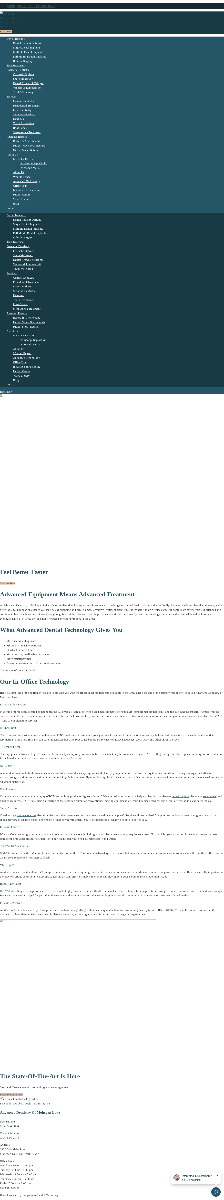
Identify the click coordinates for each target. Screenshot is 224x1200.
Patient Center (21, 194)
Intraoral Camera (10, 827)
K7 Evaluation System (13, 704)
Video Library (21, 199)
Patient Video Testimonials (29, 145)
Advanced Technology (26, 181)
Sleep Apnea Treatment (27, 132)
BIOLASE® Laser (10, 883)
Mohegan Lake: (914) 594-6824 (31, 6)
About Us (12, 154)
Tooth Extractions (23, 123)
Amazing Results (17, 136)
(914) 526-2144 (9, 1137)
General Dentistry (23, 101)
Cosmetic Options (23, 74)
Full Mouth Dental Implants (29, 56)
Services (12, 96)
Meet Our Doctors (23, 159)
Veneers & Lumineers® (27, 87)
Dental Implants (16, 38)
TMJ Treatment (16, 65)
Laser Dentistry (22, 110)
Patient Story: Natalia (26, 150)
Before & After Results (26, 141)
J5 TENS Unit (8, 727)
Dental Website (9, 1195)
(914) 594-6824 (9, 1126)
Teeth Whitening (23, 92)
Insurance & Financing (26, 190)
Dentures (18, 118)
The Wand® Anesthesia (14, 846)
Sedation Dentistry (24, 114)
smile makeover (26, 815)
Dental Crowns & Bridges (28, 83)
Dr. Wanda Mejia (30, 167)
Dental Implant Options (27, 43)
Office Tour (20, 185)
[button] (112, 704)
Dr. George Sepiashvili (33, 163)
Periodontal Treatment (26, 105)
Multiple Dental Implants (28, 52)
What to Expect (22, 176)
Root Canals (20, 127)
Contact (11, 208)
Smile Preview (8, 808)
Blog (16, 203)
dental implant (180, 796)
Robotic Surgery (23, 61)
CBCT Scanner (8, 789)
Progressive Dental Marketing (40, 1195)
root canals (209, 796)
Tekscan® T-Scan (10, 746)
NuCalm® (6, 765)
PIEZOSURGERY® (11, 902)
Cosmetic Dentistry (18, 69)
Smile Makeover (23, 78)
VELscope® (7, 865)
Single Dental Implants (26, 47)
